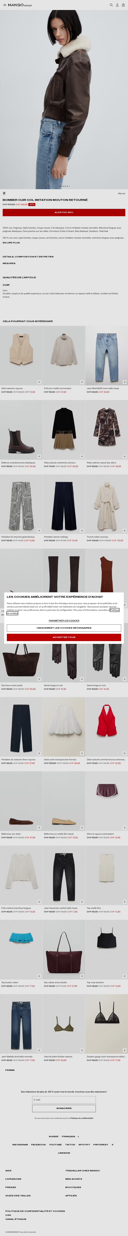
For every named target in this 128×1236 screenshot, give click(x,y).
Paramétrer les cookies (64, 620)
